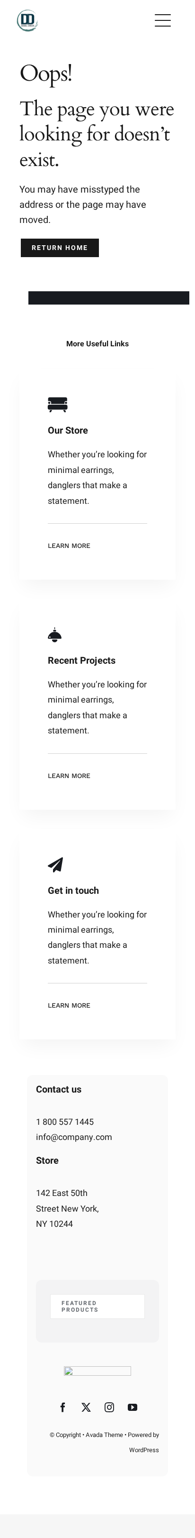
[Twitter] (86, 1408)
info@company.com (74, 1137)
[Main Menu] (162, 20)
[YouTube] (133, 1408)
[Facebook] (63, 1408)
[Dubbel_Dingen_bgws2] (27, 11)
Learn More (69, 545)
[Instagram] (109, 1408)
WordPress (144, 1450)
